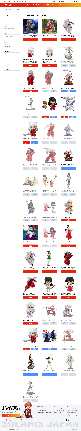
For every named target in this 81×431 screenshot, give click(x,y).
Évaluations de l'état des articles (44, 412)
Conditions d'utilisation (72, 410)
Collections (8, 9)
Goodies (44, 4)
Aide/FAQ (56, 415)
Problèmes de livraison (59, 410)
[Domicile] (5, 9)
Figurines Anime (16, 9)
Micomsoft (50, 4)
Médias (38, 4)
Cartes (33, 4)
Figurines (17, 4)
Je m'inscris (11, 415)
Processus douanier (41, 414)
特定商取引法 (69, 414)
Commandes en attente (59, 408)
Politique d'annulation (58, 412)
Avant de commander (41, 410)
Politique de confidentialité (72, 412)
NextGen (23, 4)
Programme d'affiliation (72, 408)
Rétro (28, 4)
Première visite (40, 408)
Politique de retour (58, 414)
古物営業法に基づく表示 (72, 415)
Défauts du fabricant (41, 415)
